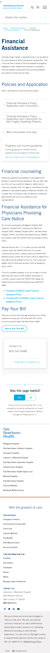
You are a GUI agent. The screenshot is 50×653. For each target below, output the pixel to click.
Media (5, 577)
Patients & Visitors (18, 28)
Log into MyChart (10, 533)
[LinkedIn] (14, 609)
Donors (6, 572)
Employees (7, 567)
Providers (7, 558)
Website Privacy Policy (32, 641)
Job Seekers (8, 563)
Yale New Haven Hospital (13, 481)
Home (5, 28)
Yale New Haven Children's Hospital (17, 448)
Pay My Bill (7, 538)
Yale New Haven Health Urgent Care (18, 471)
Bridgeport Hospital (11, 443)
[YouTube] (18, 609)
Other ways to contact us (26, 362)
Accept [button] (7, 651)
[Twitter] (9, 609)
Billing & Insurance (12, 30)
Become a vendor (10, 547)
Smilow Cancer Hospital (13, 467)
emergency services (11, 519)
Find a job (7, 528)
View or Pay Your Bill (14, 328)
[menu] (45, 7)
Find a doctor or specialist (14, 524)
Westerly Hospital (10, 476)
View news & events (11, 542)
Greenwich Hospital (11, 453)
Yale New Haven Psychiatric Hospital (18, 462)
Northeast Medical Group (13, 490)
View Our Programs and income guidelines (22, 157)
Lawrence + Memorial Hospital (15, 457)
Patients (32, 28)
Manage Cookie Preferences (14, 581)
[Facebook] (5, 609)
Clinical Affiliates (10, 485)
